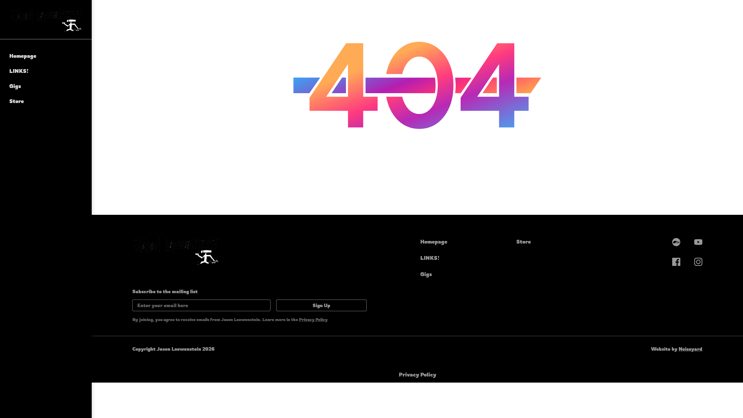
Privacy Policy (313, 319)
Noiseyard (690, 349)
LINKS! (19, 71)
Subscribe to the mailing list (165, 291)
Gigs (15, 86)
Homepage (22, 56)
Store (16, 101)
